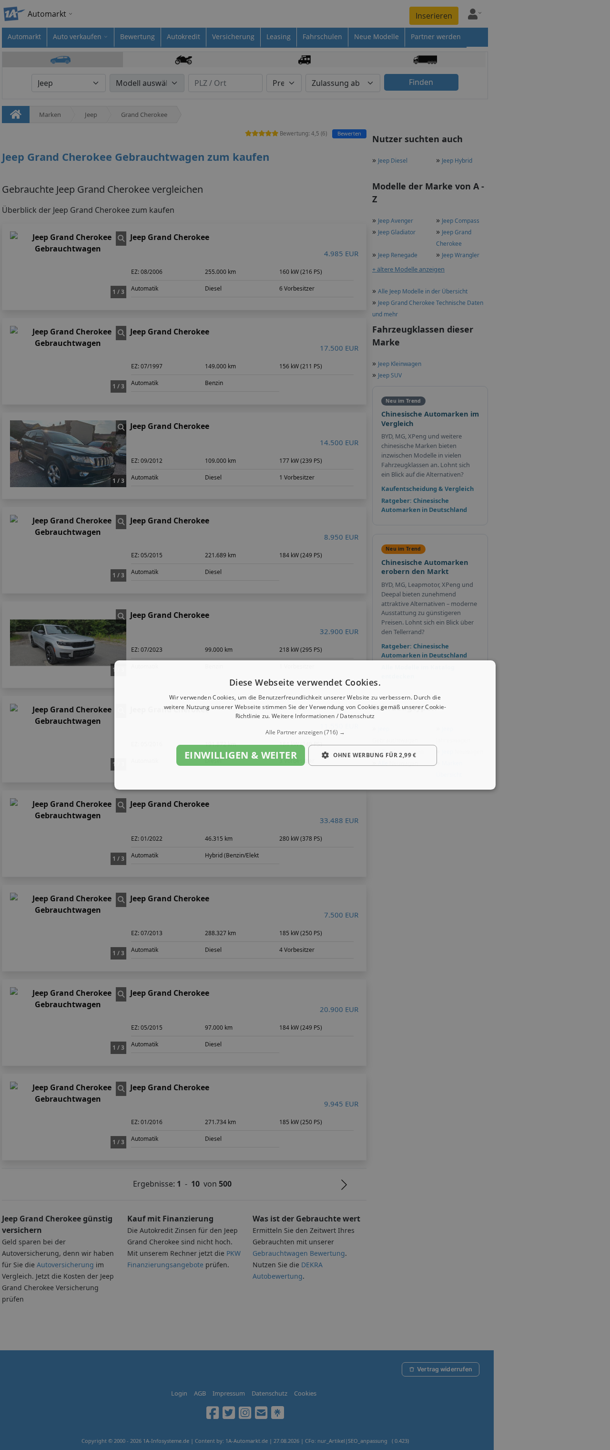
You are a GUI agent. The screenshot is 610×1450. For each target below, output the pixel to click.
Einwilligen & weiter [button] (240, 755)
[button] (305, 732)
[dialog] (305, 725)
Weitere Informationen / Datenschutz (323, 716)
